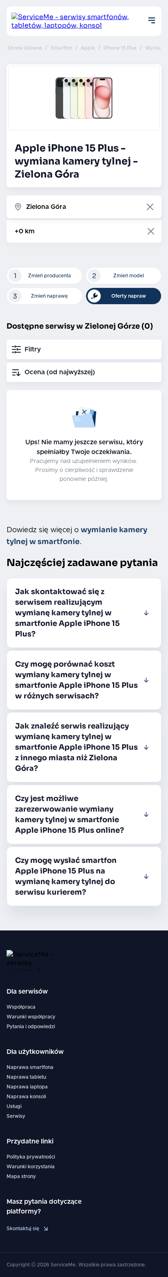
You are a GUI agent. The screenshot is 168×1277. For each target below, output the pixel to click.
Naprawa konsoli (26, 1096)
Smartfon (61, 48)
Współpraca (21, 1007)
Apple (88, 48)
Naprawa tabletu (26, 1077)
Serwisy (16, 1116)
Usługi (14, 1106)
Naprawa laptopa (27, 1086)
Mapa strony (21, 1176)
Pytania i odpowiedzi (31, 1026)
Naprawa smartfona (30, 1067)
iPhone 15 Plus (120, 48)
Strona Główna (24, 48)
